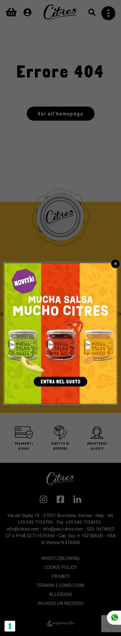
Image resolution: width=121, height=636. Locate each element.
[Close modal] (115, 264)
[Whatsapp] (114, 618)
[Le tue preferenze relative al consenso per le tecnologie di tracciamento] (10, 626)
